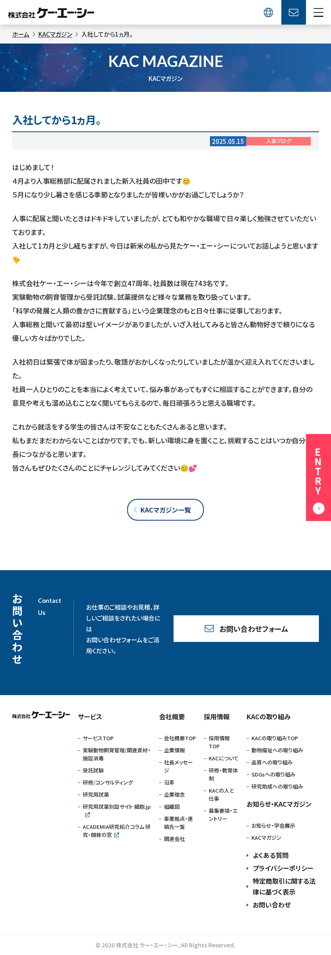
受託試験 (93, 770)
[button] (318, 12)
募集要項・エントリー (223, 814)
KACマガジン (266, 837)
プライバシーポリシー (283, 868)
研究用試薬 (96, 794)
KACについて (224, 758)
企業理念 (174, 794)
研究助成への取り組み (277, 786)
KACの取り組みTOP (274, 738)
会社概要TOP (180, 738)
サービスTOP (98, 738)
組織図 (172, 806)
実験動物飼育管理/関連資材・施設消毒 (117, 754)
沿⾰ (169, 782)
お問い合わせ (272, 904)
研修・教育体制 (223, 774)
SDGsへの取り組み (273, 774)
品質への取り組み (272, 762)
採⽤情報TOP (219, 742)
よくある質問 (271, 855)
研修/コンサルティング (108, 782)
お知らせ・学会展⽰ (273, 825)
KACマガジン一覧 (165, 510)
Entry (317, 471)
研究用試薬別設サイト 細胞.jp (117, 806)
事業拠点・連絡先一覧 (178, 822)
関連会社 (174, 839)
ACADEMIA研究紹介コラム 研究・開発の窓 (117, 831)
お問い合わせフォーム (253, 628)
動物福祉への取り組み (277, 750)
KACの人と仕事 (221, 794)
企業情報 (174, 750)
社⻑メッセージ (178, 766)
